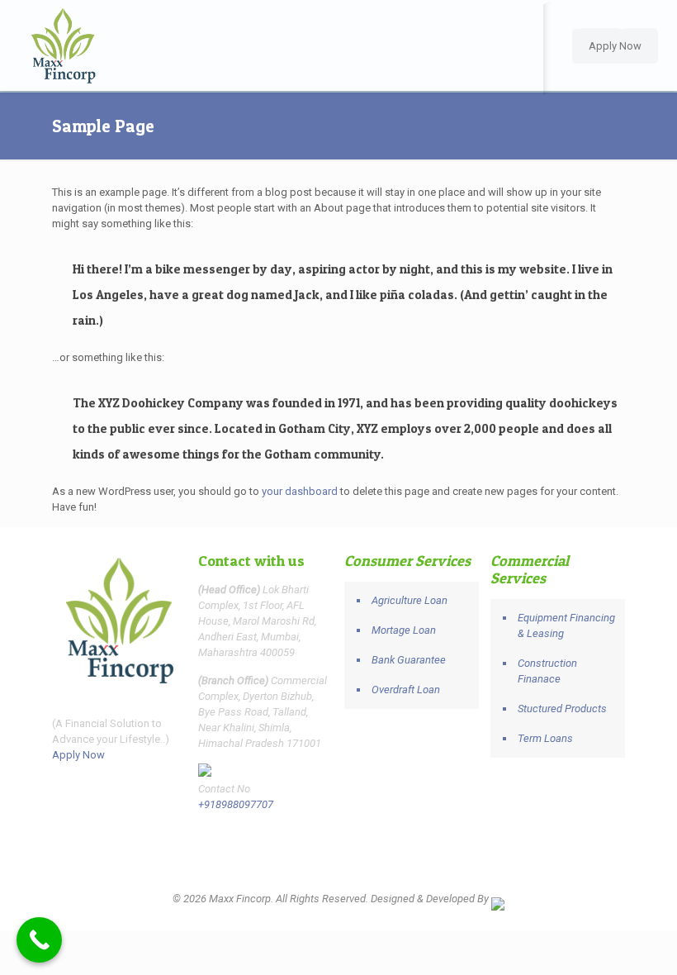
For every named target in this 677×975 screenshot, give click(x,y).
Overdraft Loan (406, 689)
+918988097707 (235, 804)
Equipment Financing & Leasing (566, 625)
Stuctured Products (562, 708)
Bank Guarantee (409, 660)
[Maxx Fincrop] (63, 45)
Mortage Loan (404, 630)
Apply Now (615, 46)
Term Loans (545, 738)
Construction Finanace (547, 671)
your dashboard (300, 491)
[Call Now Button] (39, 940)
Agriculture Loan (409, 600)
